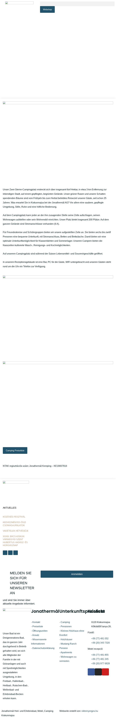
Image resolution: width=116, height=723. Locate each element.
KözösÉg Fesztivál (14, 517)
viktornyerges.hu (89, 711)
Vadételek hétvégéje (15, 531)
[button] (77, 3)
